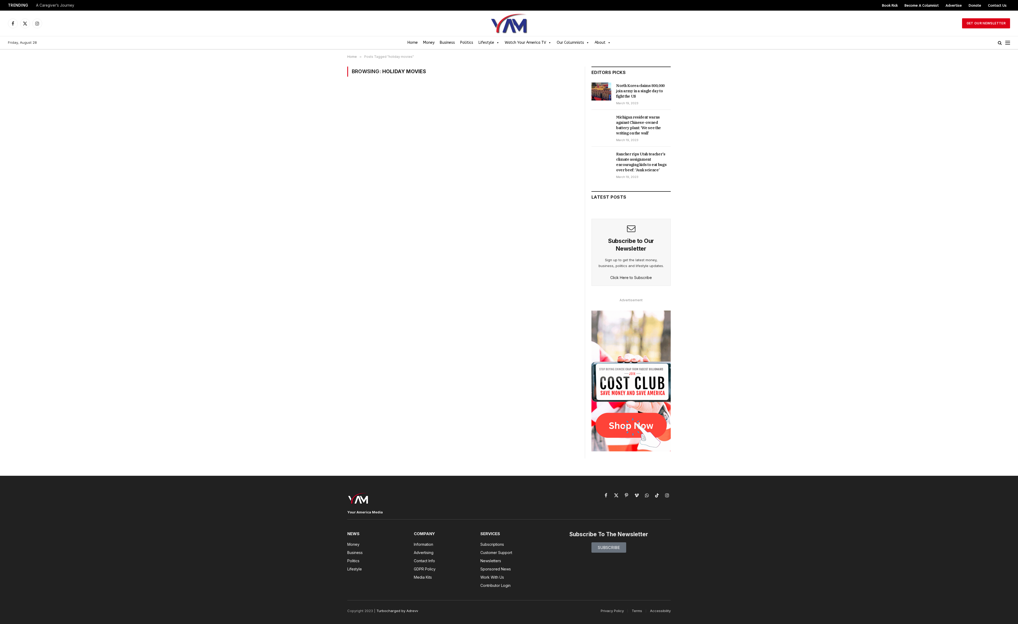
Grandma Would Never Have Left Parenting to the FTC (82, 5)
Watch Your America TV (525, 42)
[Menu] (1007, 43)
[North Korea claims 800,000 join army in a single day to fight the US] (601, 91)
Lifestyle (486, 42)
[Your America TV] (509, 23)
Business (447, 42)
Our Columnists (570, 42)
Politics (466, 42)
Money (429, 42)
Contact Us (997, 5)
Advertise (954, 5)
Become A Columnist (922, 5)
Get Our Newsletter (986, 23)
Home (412, 42)
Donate (975, 5)
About (600, 42)
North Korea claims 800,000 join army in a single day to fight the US (640, 91)
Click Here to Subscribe (631, 277)
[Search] (1000, 43)
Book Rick (890, 5)
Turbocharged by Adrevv (397, 611)
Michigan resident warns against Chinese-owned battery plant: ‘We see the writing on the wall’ (638, 125)
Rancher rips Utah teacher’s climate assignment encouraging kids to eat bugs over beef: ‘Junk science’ (641, 162)
